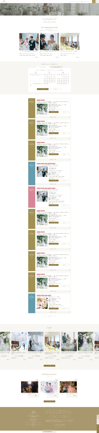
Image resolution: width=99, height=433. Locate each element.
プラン (76, 1)
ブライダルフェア (72, 1)
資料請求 (97, 422)
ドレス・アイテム (89, 1)
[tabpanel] (19, 346)
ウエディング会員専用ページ (56, 424)
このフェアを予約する (54, 154)
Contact (65, 416)
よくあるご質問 (69, 411)
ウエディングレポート (48, 411)
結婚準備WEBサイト (63, 424)
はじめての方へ (60, 411)
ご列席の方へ (64, 411)
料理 (85, 1)
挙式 (79, 1)
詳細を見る (64, 154)
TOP (46, 410)
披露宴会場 (82, 1)
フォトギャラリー (54, 411)
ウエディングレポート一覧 (49, 401)
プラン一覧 (49, 365)
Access (55, 416)
